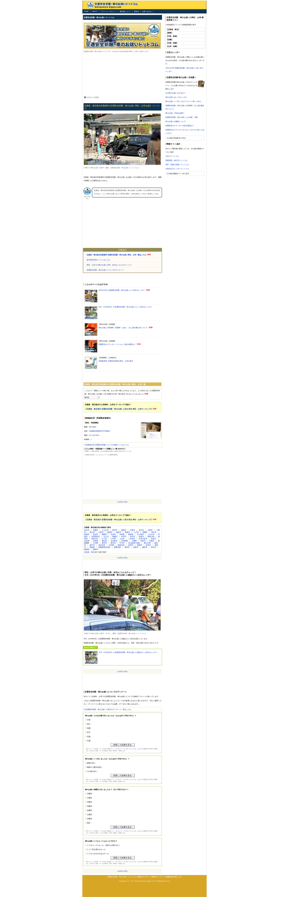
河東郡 (122, 534)
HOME (86, 11)
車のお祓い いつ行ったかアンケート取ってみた (183, 101)
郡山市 (92, 532)
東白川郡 (147, 543)
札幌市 (95, 530)
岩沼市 (95, 534)
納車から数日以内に (94, 767)
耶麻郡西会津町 (104, 547)
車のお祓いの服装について (175, 121)
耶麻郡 (92, 547)
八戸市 (136, 532)
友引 (88, 732)
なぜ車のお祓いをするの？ (175, 93)
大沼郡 (95, 543)
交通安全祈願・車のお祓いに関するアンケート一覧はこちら (108, 709)
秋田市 (114, 530)
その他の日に (92, 771)
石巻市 (132, 530)
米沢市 (132, 536)
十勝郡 (134, 541)
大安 (88, 720)
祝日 (88, 823)
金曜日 (89, 810)
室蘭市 (145, 532)
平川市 (122, 543)
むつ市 (104, 539)
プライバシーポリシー (108, 11)
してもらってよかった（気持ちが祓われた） (104, 845)
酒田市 (144, 547)
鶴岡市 (104, 534)
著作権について (125, 11)
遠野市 (135, 547)
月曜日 (89, 794)
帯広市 (153, 532)
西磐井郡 (117, 547)
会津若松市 (95, 536)
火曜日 (89, 798)
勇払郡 (104, 541)
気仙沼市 (101, 545)
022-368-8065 (94, 435)
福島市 (118, 532)
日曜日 (89, 819)
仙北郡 (86, 541)
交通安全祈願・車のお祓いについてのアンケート (105, 270)
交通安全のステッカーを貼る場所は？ (179, 126)
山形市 (101, 532)
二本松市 (131, 539)
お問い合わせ (146, 11)
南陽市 (114, 536)
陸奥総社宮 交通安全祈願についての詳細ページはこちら (107, 445)
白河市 (123, 536)
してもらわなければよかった (98, 853)
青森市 (127, 532)
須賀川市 (94, 539)
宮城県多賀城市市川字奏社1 (99, 431)
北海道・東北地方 (91, 552)
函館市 (123, 530)
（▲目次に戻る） (122, 502)
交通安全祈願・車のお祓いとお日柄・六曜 (181, 117)
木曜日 (89, 806)
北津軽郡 (124, 541)
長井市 (153, 547)
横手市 (92, 545)
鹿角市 (95, 549)
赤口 (88, 724)
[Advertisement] (122, 74)
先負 (88, 736)
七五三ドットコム (172, 156)
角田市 (127, 547)
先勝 (88, 728)
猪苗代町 (121, 545)
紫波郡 (130, 534)
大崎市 (150, 530)
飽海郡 (86, 549)
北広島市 (114, 541)
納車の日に (91, 763)
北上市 (106, 536)
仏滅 (88, 741)
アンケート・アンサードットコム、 (126, 749)
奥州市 (104, 543)
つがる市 (151, 534)
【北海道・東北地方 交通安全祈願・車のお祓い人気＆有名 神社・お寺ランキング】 (119, 409)
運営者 (136, 11)
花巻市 (141, 536)
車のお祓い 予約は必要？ (174, 113)
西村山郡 (151, 536)
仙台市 (86, 530)
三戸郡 (113, 539)
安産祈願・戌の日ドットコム (176, 160)
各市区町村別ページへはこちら (98, 260)
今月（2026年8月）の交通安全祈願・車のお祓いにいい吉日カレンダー (125, 307)
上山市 (122, 539)
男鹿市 (139, 545)
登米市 (148, 545)
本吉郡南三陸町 (134, 543)
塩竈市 (151, 541)
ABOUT (94, 11)
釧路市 (86, 534)
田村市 (130, 545)
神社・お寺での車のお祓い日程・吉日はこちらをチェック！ (109, 265)
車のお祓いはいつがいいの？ (176, 97)
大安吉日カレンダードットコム (177, 169)
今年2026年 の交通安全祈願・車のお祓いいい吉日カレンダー (121, 290)
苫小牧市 (140, 534)
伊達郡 (95, 541)
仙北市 (153, 539)
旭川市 (141, 530)
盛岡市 (109, 532)
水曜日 (89, 802)
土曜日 (89, 814)
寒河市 (113, 543)
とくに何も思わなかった (96, 849)
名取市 (143, 541)
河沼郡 (111, 545)
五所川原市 (143, 539)
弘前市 (113, 534)
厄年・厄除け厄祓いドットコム (177, 164)
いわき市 (105, 530)
